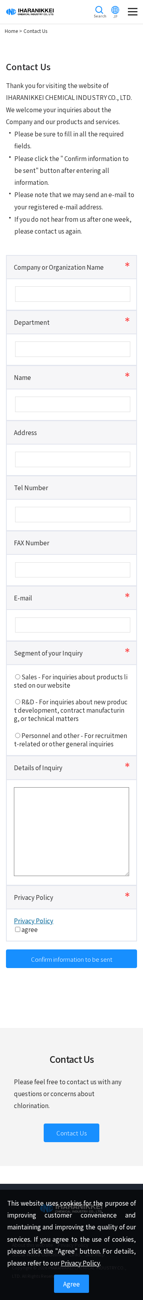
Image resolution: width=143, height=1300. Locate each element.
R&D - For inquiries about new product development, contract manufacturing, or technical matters (71, 710)
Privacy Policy (33, 920)
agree (29, 929)
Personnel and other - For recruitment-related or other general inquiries (70, 739)
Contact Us (71, 1132)
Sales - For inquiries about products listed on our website (71, 681)
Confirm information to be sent (71, 959)
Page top (130, 1287)
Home (11, 30)
